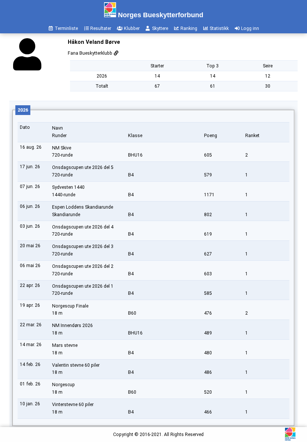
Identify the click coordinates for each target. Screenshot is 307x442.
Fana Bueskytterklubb (90, 53)
